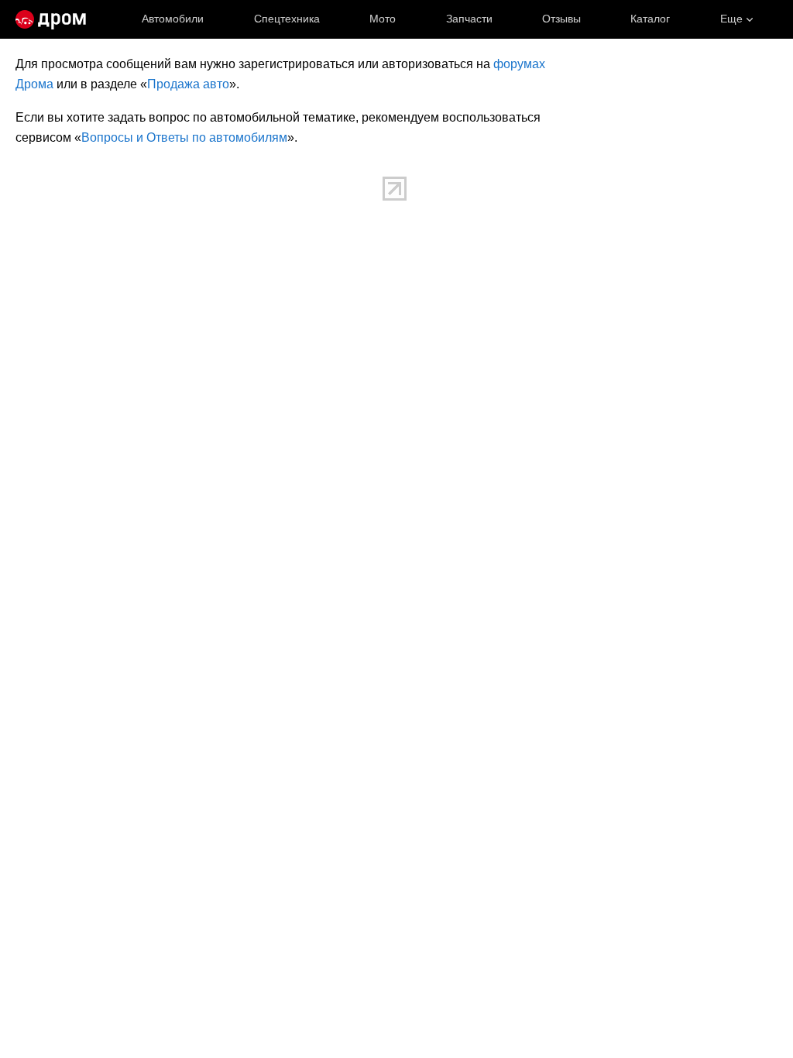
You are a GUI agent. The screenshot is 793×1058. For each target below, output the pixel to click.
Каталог (650, 18)
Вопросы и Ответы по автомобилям (184, 137)
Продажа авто (188, 84)
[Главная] (50, 19)
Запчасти (469, 18)
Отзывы (561, 18)
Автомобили (173, 18)
